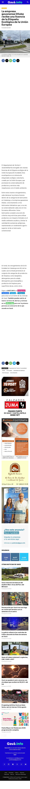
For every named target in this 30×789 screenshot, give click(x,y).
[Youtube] (25, 764)
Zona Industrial (13, 372)
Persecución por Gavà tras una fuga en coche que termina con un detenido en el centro (14, 609)
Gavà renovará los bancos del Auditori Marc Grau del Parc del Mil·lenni (13, 585)
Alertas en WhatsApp (21, 774)
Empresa (4, 8)
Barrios (12, 774)
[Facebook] (3, 60)
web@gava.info (18, 758)
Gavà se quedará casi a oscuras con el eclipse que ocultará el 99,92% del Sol (15, 682)
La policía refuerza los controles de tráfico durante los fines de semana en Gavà (14, 634)
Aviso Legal (24, 777)
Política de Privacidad (15, 777)
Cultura (16, 772)
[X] (6, 60)
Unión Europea (5, 372)
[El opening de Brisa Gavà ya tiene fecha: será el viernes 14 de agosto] (15, 696)
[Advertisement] (15, 139)
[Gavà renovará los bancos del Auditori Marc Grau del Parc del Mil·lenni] (15, 574)
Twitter (13, 293)
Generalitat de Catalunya (19, 370)
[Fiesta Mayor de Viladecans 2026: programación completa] (15, 719)
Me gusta (5, 553)
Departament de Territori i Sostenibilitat (18, 368)
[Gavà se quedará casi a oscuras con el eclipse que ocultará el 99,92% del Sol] (15, 671)
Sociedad (11, 772)
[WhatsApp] (10, 60)
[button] (2, 2)
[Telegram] (14, 60)
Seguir (15, 553)
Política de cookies (13, 778)
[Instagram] (8, 764)
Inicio (6, 772)
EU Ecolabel (9, 370)
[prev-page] (3, 735)
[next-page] (5, 735)
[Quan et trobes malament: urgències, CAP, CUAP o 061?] (15, 648)
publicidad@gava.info (15, 759)
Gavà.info (6, 777)
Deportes (6, 774)
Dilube (3, 370)
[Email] (18, 60)
